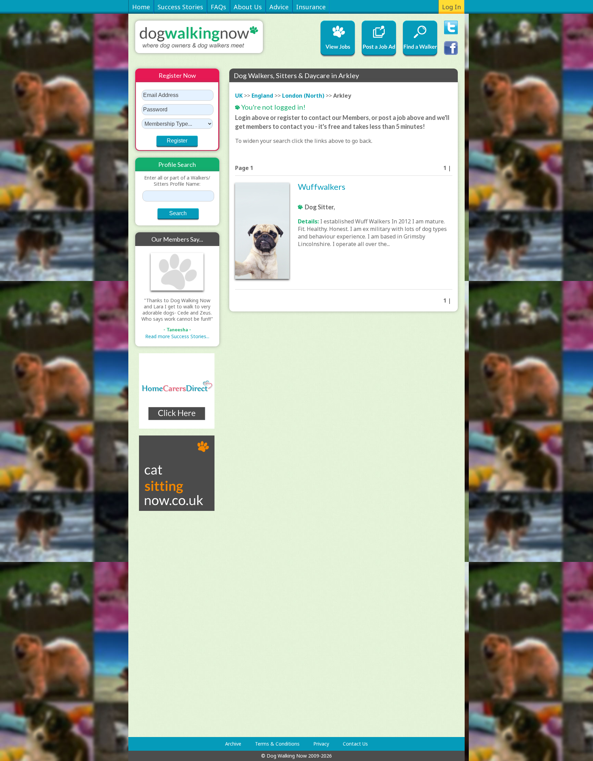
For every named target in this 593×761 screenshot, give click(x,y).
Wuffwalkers (321, 187)
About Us (248, 7)
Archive (233, 743)
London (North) (303, 95)
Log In (451, 7)
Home (141, 7)
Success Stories (180, 7)
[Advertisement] (162, 624)
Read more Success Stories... (177, 336)
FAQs (218, 7)
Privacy (321, 743)
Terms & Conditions (277, 743)
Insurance (311, 7)
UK (239, 95)
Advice (279, 7)
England (262, 95)
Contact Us (355, 743)
